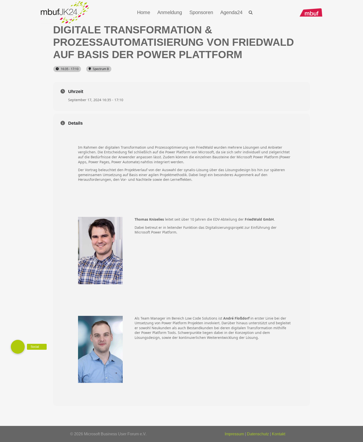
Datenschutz (258, 434)
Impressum (234, 434)
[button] (250, 12)
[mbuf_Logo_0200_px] (311, 12)
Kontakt (278, 434)
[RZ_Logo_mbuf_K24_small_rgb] (65, 12)
